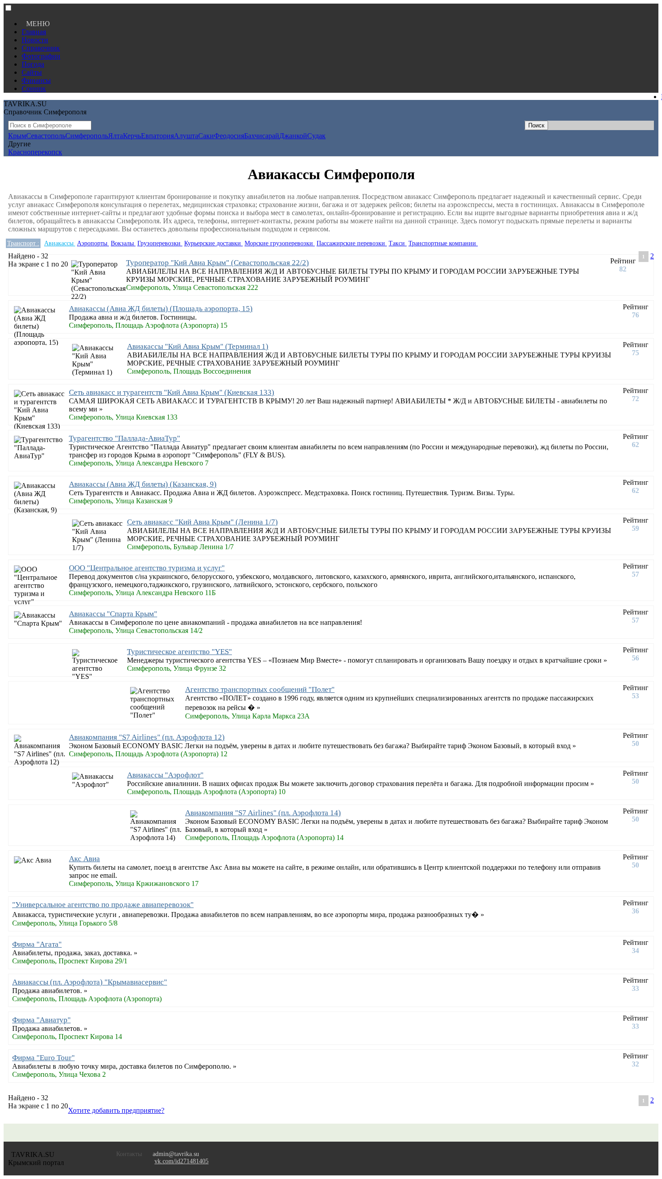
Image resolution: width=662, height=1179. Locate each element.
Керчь (132, 136)
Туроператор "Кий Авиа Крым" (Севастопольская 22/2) (217, 262)
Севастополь (45, 136)
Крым (17, 136)
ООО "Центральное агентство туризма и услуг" (147, 568)
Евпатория (157, 136)
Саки (206, 136)
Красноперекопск (35, 152)
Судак (316, 136)
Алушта (186, 136)
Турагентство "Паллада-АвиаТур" (124, 438)
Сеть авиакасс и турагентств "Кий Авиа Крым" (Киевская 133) (171, 392)
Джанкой (293, 136)
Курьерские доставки (213, 243)
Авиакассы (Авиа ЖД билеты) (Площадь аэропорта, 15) (161, 308)
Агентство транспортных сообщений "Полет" (260, 689)
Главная (34, 32)
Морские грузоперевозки (280, 243)
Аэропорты (93, 243)
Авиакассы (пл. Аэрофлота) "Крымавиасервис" (89, 982)
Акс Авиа (84, 858)
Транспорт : (23, 243)
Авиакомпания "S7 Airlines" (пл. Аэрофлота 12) (147, 737)
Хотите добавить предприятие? (116, 1110)
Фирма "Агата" (37, 944)
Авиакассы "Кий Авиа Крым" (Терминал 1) (197, 346)
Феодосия (229, 136)
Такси (398, 243)
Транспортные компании (443, 243)
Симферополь (86, 136)
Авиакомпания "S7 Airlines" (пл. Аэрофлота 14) (263, 813)
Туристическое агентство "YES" (179, 651)
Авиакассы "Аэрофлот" (165, 775)
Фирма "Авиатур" (41, 1020)
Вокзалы (123, 243)
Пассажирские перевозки (352, 243)
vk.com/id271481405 (181, 1161)
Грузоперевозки (159, 243)
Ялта (115, 136)
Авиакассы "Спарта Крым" (113, 614)
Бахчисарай (261, 136)
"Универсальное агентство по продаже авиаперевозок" (103, 904)
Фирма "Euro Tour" (43, 1057)
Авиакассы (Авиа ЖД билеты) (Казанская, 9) (143, 484)
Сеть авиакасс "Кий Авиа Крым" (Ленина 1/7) (202, 522)
